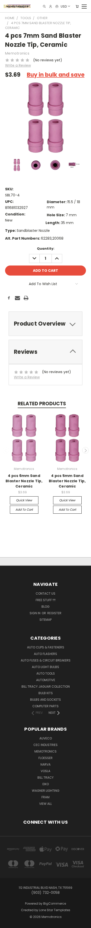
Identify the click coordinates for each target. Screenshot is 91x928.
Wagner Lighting (45, 790)
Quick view (24, 500)
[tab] (45, 324)
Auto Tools (45, 673)
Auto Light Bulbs (45, 667)
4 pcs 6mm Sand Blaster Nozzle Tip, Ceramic (24, 481)
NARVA (45, 764)
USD (64, 6)
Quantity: (45, 248)
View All (45, 804)
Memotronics (45, 751)
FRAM (45, 797)
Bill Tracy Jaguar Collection (45, 686)
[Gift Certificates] (57, 6)
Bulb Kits (45, 693)
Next (85, 450)
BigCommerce (54, 903)
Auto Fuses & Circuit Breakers (46, 660)
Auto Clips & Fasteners (45, 647)
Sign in (35, 613)
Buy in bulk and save (55, 75)
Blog (45, 606)
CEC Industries (45, 745)
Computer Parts (45, 706)
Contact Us (45, 593)
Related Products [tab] (42, 403)
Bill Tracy (45, 777)
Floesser (45, 758)
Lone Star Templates (54, 910)
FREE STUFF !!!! (46, 600)
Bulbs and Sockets (45, 699)
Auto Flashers (45, 654)
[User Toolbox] (50, 6)
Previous (6, 450)
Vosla (45, 771)
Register (54, 613)
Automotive (45, 680)
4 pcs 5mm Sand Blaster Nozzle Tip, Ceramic (67, 481)
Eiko (45, 784)
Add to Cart (24, 509)
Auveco (45, 738)
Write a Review (18, 65)
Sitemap (45, 619)
